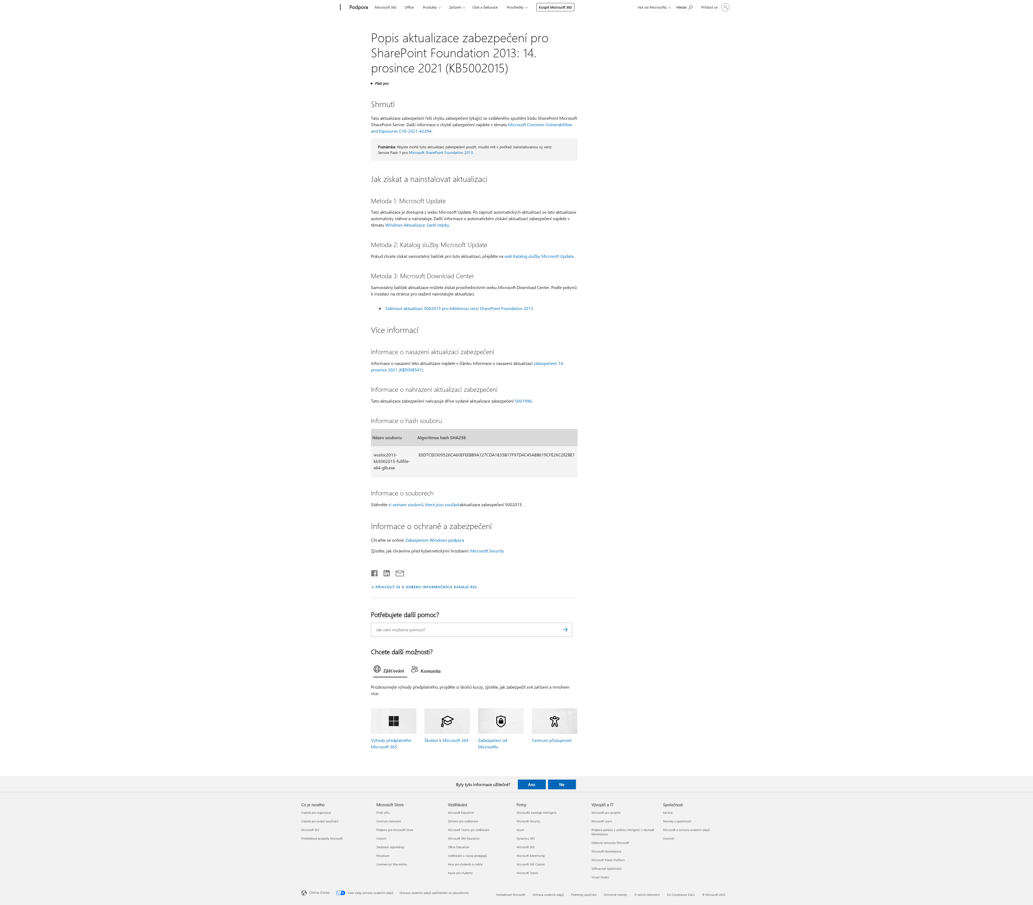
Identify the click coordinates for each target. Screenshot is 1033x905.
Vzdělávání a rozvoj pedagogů (467, 856)
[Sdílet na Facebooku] (374, 572)
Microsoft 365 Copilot (530, 864)
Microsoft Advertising (530, 856)
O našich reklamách (647, 895)
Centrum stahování (388, 821)
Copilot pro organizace (316, 813)
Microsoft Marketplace (606, 851)
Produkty (430, 7)
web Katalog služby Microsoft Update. (539, 256)
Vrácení (381, 838)
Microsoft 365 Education (464, 838)
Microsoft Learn (602, 821)
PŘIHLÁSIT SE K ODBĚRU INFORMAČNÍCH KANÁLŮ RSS (426, 586)
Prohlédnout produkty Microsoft (321, 838)
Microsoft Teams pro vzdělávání (468, 830)
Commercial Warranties (391, 864)
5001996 (523, 401)
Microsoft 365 (386, 7)
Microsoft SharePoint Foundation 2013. (441, 152)
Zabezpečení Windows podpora (434, 540)
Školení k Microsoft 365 (446, 740)
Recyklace (382, 856)
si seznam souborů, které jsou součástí (424, 504)
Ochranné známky (615, 895)
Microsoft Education (461, 813)
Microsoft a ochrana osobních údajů (686, 830)
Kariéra (668, 813)
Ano (531, 784)
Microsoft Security (487, 551)
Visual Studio (600, 877)
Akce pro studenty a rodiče (465, 864)
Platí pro (381, 83)
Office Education (458, 847)
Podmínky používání (584, 895)
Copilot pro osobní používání (319, 821)
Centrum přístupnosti (552, 740)
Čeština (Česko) (319, 892)
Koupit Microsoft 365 (555, 7)
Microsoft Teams (527, 873)
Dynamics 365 (525, 838)
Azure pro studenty (460, 873)
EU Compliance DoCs (681, 895)
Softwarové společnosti (607, 869)
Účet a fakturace (485, 7)
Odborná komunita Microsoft (610, 843)
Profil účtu (383, 813)
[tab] (390, 670)
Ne (561, 784)
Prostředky (515, 7)
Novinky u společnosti (677, 821)
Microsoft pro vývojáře (606, 813)
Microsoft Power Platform (608, 860)
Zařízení (455, 7)
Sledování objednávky (390, 847)
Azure (520, 830)
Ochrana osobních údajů (548, 895)
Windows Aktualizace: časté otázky (417, 225)
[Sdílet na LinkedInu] (384, 572)
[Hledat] (565, 629)
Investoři (668, 838)
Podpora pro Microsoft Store (394, 830)
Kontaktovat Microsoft (510, 895)
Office (409, 7)
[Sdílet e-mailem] (397, 572)
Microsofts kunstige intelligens (536, 813)
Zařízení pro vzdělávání (463, 821)
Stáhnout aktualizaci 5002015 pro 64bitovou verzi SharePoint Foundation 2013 (459, 308)
